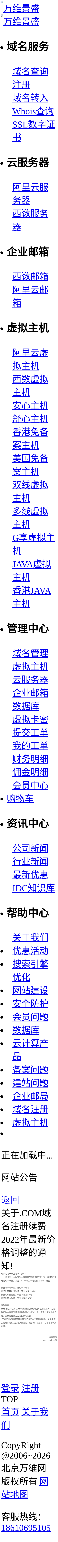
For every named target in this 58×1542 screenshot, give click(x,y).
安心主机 (30, 406)
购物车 (20, 799)
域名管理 (30, 653)
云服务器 (30, 680)
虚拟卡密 (30, 719)
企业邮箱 (30, 693)
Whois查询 (33, 111)
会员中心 (30, 786)
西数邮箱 (30, 277)
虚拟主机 (30, 667)
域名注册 (30, 1109)
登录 (10, 1388)
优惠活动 (30, 951)
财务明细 (30, 759)
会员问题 (30, 1017)
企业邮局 (30, 1096)
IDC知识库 (33, 888)
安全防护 (30, 1004)
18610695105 (26, 1528)
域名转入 (30, 98)
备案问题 (30, 1070)
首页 (10, 1412)
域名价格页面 (25, 1315)
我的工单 (30, 746)
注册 (30, 1388)
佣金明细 (30, 772)
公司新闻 (30, 848)
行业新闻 (30, 862)
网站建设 (30, 991)
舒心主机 (30, 419)
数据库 (25, 706)
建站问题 (30, 1083)
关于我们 (30, 938)
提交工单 (30, 733)
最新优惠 (30, 875)
